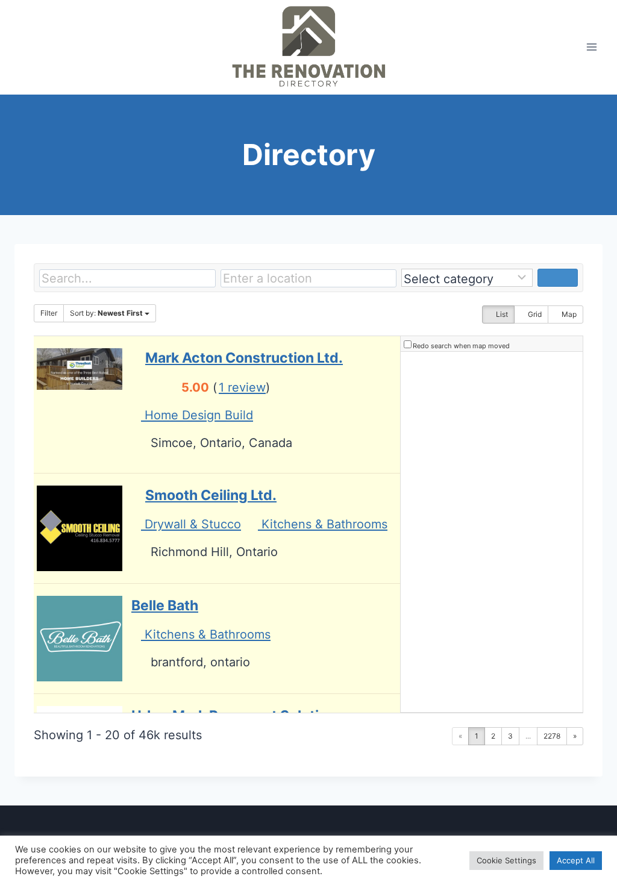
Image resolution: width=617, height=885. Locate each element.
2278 (551, 735)
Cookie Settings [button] (506, 860)
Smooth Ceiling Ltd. (211, 495)
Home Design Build (197, 415)
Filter (48, 312)
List (501, 314)
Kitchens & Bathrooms (322, 524)
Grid (534, 314)
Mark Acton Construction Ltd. (244, 357)
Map (568, 314)
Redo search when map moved (461, 346)
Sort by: (106, 312)
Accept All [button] (576, 860)
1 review (242, 387)
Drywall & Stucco (191, 524)
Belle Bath (164, 605)
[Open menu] (591, 47)
